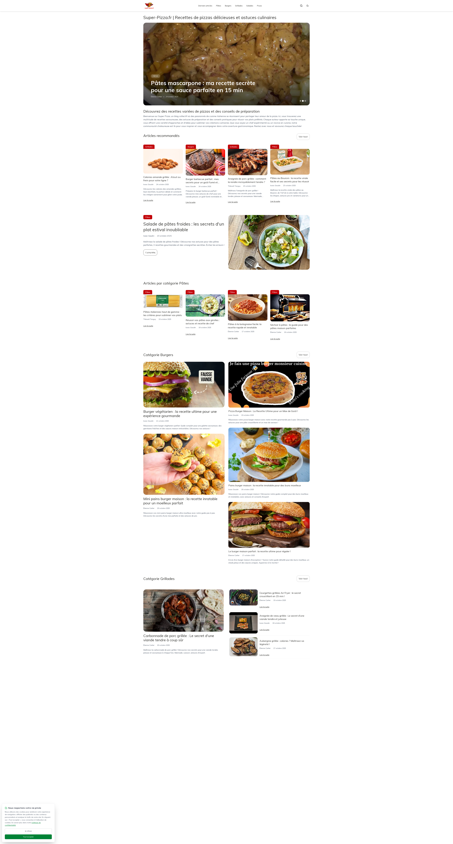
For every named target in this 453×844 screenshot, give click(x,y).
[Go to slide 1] (300, 101)
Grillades (239, 5)
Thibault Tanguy (234, 186)
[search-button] (301, 5)
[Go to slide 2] (303, 101)
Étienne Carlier (233, 331)
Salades (249, 5)
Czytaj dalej (150, 252)
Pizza (259, 5)
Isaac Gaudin (156, 97)
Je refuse (28, 831)
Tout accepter (28, 837)
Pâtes (218, 5)
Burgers (228, 5)
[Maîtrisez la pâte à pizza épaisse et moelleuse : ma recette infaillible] (226, 64)
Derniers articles (205, 5)
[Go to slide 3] (305, 101)
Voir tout (303, 136)
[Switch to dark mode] (307, 6)
